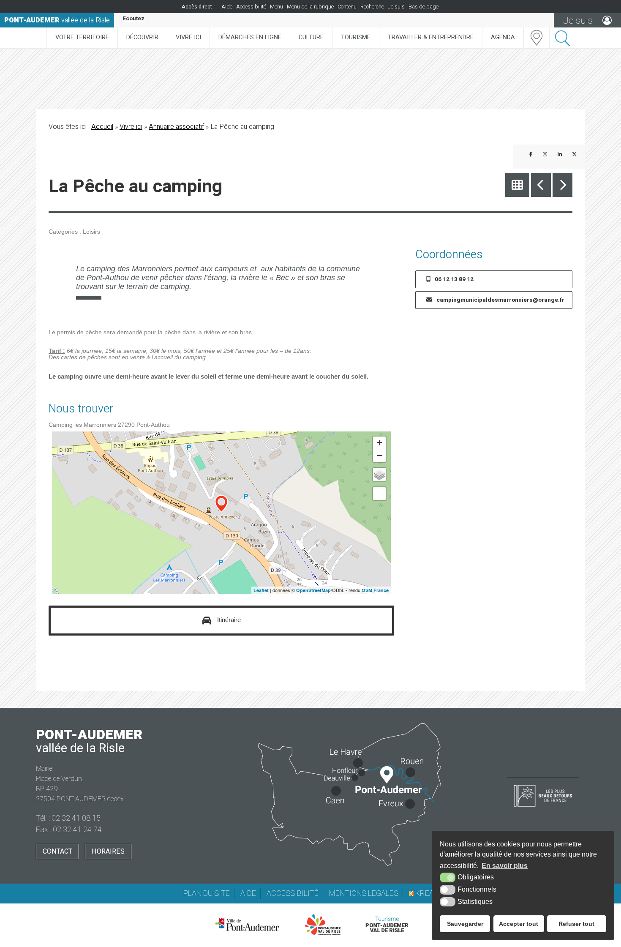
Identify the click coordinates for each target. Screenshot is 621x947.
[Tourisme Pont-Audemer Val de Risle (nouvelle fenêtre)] (387, 924)
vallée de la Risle (57, 20)
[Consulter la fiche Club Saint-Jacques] (562, 185)
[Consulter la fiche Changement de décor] (541, 185)
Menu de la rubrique (310, 7)
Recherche (372, 7)
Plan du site (206, 893)
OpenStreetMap (313, 590)
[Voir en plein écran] (379, 493)
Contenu (347, 7)
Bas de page (424, 7)
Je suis (396, 7)
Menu (276, 7)
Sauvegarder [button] (465, 923)
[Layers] (379, 474)
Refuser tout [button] (576, 923)
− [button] (379, 455)
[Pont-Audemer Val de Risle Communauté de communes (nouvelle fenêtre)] (323, 924)
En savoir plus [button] (505, 865)
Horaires (108, 851)
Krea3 (426, 893)
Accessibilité (251, 7)
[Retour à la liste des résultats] (517, 185)
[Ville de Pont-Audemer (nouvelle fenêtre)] (246, 924)
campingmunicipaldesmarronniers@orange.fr (500, 300)
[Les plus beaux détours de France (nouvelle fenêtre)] (543, 807)
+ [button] (379, 442)
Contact (57, 851)
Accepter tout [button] (518, 923)
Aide (226, 7)
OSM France (375, 590)
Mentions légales (363, 893)
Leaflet (261, 590)
